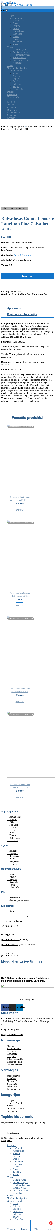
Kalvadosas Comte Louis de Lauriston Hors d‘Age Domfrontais (20, 786)
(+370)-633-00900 (9, 944)
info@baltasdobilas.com (12, 1034)
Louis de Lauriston (22, 255)
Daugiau (20, 510)
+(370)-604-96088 (9, 926)
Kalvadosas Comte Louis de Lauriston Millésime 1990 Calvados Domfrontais (20, 499)
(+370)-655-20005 (10, 939)
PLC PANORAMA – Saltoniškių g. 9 (18, 1018)
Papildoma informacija (22, 314)
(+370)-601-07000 (23, 5)
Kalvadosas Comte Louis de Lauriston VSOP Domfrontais (20, 594)
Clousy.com (6, 1140)
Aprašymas (14, 308)
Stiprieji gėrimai (17, 126)
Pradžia (4, 126)
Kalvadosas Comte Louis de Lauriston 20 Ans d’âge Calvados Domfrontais (20, 690)
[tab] (30, 308)
